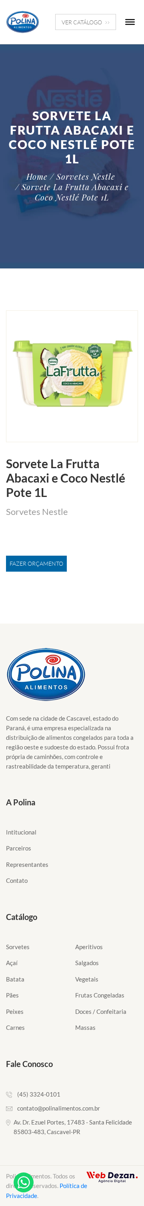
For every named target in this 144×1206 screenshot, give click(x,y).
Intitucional (21, 832)
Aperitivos (89, 946)
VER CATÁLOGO (82, 22)
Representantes (27, 864)
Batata (15, 979)
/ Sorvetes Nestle (82, 176)
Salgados (87, 962)
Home (37, 176)
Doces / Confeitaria (100, 1011)
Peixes (15, 1011)
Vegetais (86, 979)
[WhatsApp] (24, 1182)
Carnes (15, 1027)
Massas (85, 1027)
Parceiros (18, 848)
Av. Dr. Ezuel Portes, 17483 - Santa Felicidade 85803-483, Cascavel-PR (73, 1127)
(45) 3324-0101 (38, 1094)
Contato (17, 880)
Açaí (12, 962)
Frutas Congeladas (99, 995)
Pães (12, 995)
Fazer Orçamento (36, 563)
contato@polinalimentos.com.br (58, 1108)
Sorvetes (18, 946)
